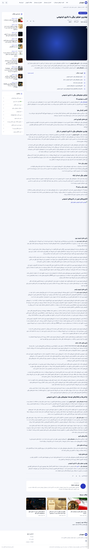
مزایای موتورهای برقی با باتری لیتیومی (75, 77)
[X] (27, 21)
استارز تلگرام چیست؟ (12, 128)
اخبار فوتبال (12, 111)
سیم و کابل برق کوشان (12, 98)
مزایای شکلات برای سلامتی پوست (12, 122)
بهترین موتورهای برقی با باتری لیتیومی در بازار (73, 80)
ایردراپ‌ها (21, 2)
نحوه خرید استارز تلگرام (12, 125)
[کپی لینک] (33, 21)
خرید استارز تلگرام (12, 105)
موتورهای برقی (83, 102)
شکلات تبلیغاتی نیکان (12, 108)
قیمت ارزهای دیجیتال (59, 2)
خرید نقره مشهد (12, 118)
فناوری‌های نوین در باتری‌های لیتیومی (75, 86)
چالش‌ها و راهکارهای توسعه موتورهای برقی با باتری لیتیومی (70, 89)
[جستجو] (6, 2)
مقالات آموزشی (29, 2)
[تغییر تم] (3, 2)
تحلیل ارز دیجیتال (38, 2)
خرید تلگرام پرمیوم (12, 132)
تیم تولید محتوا (84, 22)
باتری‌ (78, 501)
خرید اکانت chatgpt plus (12, 115)
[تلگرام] (30, 21)
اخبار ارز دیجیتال (47, 2)
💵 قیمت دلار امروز (12, 101)
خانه (67, 2)
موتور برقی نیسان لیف (78, 83)
